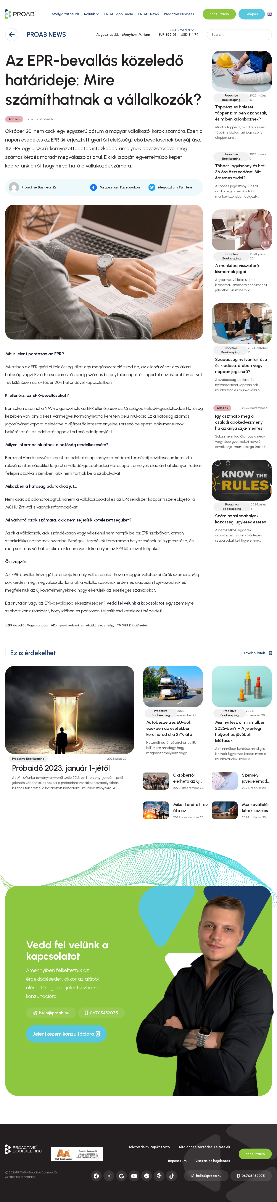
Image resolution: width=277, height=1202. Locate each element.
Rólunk (89, 14)
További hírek (254, 653)
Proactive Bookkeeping (231, 98)
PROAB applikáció (118, 14)
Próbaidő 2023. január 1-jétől (61, 768)
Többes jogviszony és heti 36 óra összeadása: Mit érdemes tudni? (240, 171)
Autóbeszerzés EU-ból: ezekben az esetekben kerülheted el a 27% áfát (170, 728)
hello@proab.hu (54, 1012)
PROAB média (178, 30)
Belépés (251, 14)
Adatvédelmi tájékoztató (149, 1147)
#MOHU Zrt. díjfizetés (132, 625)
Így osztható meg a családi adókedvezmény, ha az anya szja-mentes (239, 422)
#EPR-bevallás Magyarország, (26, 625)
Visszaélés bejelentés (212, 1161)
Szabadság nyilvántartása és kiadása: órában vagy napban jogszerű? (241, 365)
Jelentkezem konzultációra (63, 1034)
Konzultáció (219, 14)
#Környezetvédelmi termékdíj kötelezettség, (82, 625)
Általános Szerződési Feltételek (204, 1147)
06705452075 (104, 1012)
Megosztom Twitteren (176, 187)
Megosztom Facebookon (120, 187)
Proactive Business (179, 14)
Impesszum (177, 1161)
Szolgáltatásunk (65, 14)
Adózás (14, 119)
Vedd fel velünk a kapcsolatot (135, 603)
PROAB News (148, 14)
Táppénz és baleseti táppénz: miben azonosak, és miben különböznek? (241, 113)
